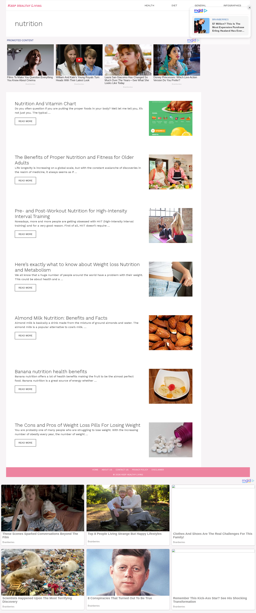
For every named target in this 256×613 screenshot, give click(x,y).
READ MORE (25, 121)
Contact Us (122, 469)
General (200, 5)
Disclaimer (158, 469)
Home (95, 469)
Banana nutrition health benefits (51, 371)
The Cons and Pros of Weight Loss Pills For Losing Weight (77, 425)
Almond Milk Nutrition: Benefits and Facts (61, 318)
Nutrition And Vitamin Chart (45, 103)
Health (149, 5)
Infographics (232, 5)
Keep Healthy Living (25, 5)
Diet (174, 5)
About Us (107, 469)
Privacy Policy (140, 469)
